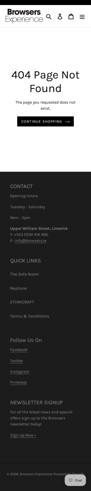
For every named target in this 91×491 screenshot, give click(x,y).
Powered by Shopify (68, 474)
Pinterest (18, 382)
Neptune (18, 288)
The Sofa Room (24, 274)
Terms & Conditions (29, 316)
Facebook (19, 349)
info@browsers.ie (30, 240)
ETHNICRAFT (22, 301)
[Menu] (82, 16)
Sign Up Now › (23, 435)
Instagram (19, 371)
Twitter (16, 360)
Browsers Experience (36, 474)
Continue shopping (41, 121)
